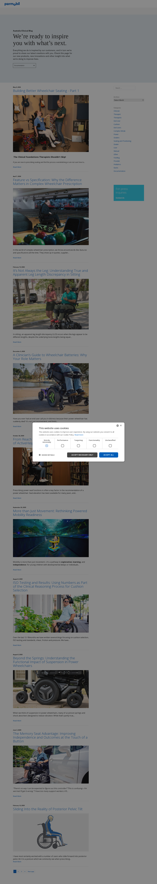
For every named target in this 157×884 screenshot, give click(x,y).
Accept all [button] (109, 455)
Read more (78, 435)
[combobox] (117, 425)
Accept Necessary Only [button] (82, 455)
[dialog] (78, 442)
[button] (46, 455)
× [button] (121, 425)
